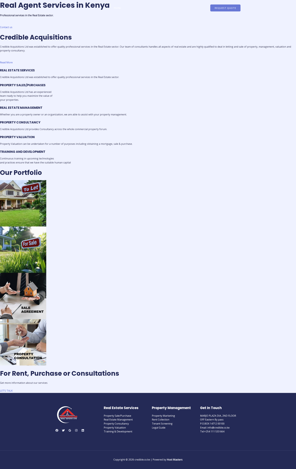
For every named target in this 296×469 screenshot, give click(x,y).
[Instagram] (76, 430)
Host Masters (175, 459)
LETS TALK (6, 390)
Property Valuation (115, 427)
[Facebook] (57, 430)
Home (117, 8)
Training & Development (118, 431)
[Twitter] (63, 430)
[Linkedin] (82, 430)
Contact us (6, 27)
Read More (6, 62)
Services (142, 8)
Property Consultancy (116, 423)
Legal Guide (158, 427)
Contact (187, 8)
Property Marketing (163, 415)
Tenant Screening (162, 423)
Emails (201, 8)
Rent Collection (160, 419)
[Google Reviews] (69, 430)
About (129, 8)
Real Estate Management (118, 419)
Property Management (165, 8)
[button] (225, 7)
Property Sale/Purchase (117, 415)
